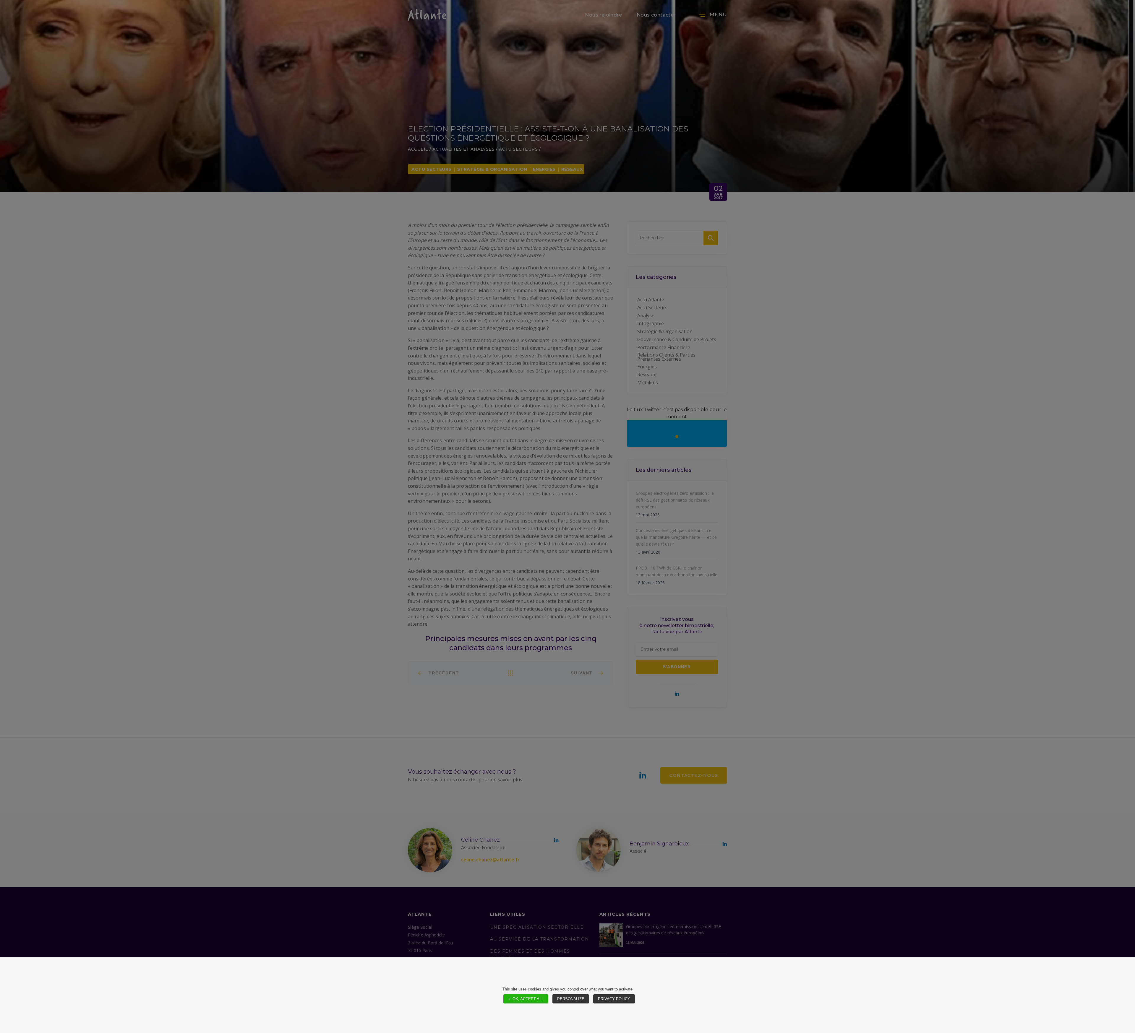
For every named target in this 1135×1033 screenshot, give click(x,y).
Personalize (570, 999)
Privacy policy (614, 999)
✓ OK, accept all (526, 999)
